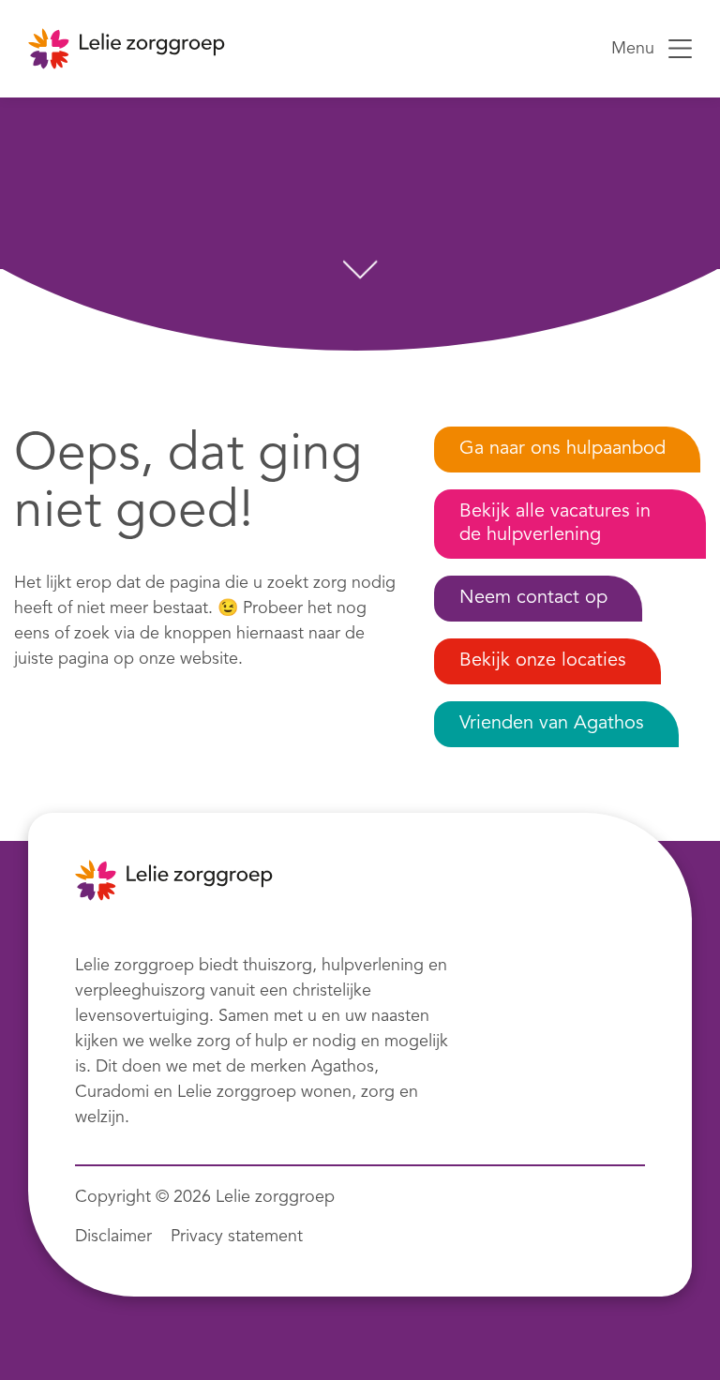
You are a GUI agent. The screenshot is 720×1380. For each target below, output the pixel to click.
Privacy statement (237, 1236)
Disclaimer (113, 1236)
